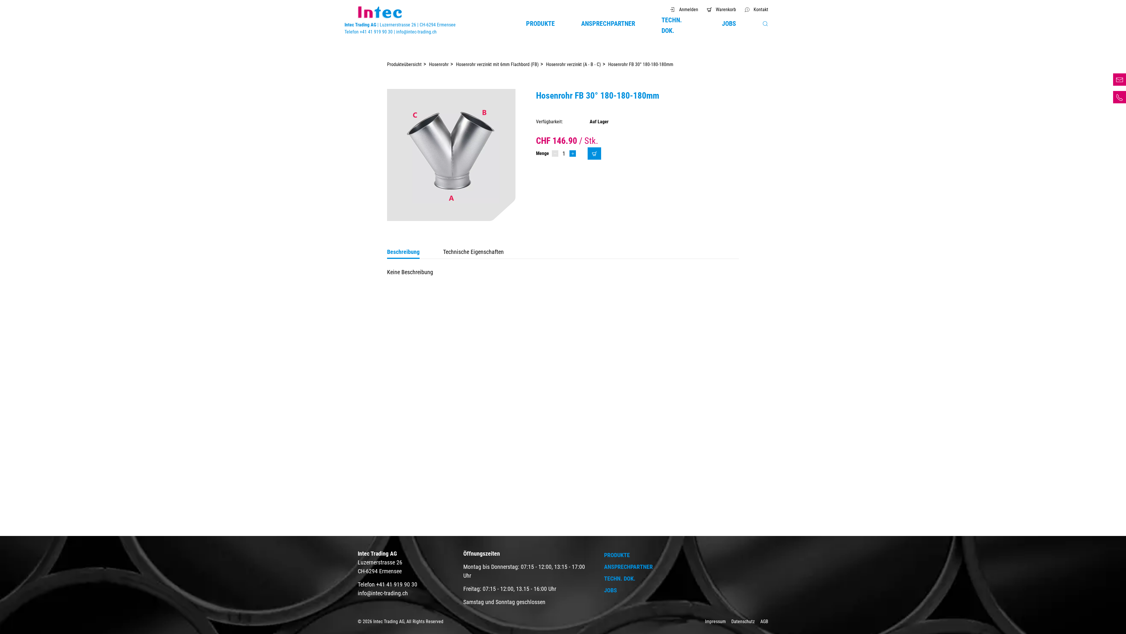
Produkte (540, 23)
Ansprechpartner (608, 23)
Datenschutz (743, 621)
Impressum (716, 621)
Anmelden (688, 9)
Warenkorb (726, 9)
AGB (764, 621)
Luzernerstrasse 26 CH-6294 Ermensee (380, 562)
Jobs (729, 23)
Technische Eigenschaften (473, 251)
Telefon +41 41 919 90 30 (369, 32)
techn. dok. (672, 25)
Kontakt (761, 9)
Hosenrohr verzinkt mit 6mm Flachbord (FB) (497, 64)
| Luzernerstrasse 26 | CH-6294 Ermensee (400, 25)
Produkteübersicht (404, 64)
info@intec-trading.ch (416, 32)
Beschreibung (403, 251)
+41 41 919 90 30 (1119, 97)
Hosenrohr (439, 64)
